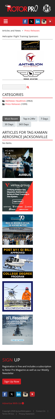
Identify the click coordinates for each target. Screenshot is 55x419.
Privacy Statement (26, 413)
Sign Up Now (11, 381)
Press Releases (12, 104)
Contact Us (40, 411)
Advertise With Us (12, 403)
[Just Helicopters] (27, 8)
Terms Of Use (8, 413)
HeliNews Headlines (15, 100)
